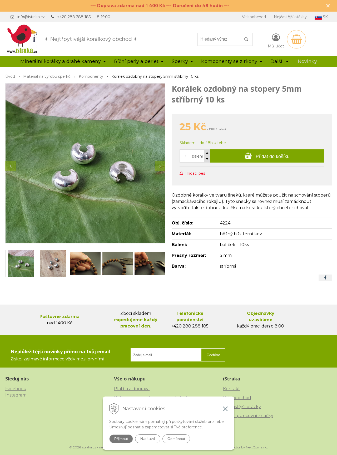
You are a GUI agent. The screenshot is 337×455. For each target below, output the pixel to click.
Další (277, 61)
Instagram (16, 395)
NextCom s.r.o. (257, 447)
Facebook (15, 388)
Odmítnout (176, 439)
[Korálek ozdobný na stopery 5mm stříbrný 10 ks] (85, 163)
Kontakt (231, 388)
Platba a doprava (132, 388)
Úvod (10, 76)
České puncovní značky (248, 415)
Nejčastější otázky (290, 16)
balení (197, 156)
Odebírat (213, 355)
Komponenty (91, 76)
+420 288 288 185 (74, 16)
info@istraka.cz (31, 16)
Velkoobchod (254, 16)
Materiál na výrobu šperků (47, 76)
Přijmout (121, 439)
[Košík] (296, 39)
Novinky (307, 61)
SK (325, 16)
